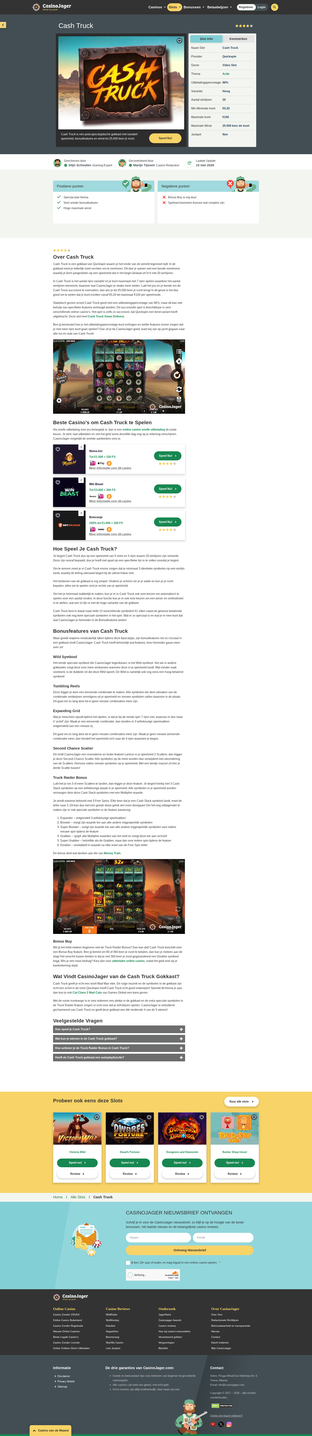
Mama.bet (95, 451)
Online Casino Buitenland (67, 1320)
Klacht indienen (220, 1342)
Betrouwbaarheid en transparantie (230, 1325)
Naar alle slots (239, 1101)
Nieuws (215, 1331)
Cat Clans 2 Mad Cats (87, 992)
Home (58, 1197)
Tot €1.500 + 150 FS (102, 456)
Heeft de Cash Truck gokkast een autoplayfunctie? (89, 1057)
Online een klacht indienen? (226, 1415)
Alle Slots (78, 1197)
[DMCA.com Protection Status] (222, 1405)
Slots (173, 7)
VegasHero (112, 1331)
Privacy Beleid (65, 1381)
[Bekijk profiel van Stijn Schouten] (57, 163)
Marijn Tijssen (144, 165)
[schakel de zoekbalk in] (274, 7)
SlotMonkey (112, 1320)
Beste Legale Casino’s (66, 1337)
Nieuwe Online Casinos (66, 1331)
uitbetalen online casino (128, 960)
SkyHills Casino (114, 1342)
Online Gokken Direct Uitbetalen (71, 1348)
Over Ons (216, 1314)
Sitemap (62, 1386)
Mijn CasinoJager (221, 1348)
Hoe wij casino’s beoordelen (174, 1331)
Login (262, 7)
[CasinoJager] (55, 6)
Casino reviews (167, 1325)
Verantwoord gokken (170, 1337)
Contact (215, 1337)
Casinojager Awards (170, 1320)
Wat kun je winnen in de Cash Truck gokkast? (86, 1038)
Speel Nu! (165, 138)
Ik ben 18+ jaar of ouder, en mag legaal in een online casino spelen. (175, 1262)
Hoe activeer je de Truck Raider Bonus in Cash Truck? (92, 1048)
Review (75, 1173)
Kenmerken (238, 39)
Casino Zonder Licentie (66, 1342)
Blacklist (163, 1348)
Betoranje (96, 517)
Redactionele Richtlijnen (225, 1320)
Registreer (246, 7)
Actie (225, 73)
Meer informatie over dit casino (110, 468)
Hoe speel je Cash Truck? (72, 1029)
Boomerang (112, 1337)
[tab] (119, 1029)
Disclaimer (63, 1376)
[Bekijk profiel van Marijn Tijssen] (122, 163)
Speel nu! (75, 1162)
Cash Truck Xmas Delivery (106, 316)
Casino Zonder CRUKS (66, 1314)
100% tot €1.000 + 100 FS (106, 523)
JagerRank (165, 1314)
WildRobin (111, 1314)
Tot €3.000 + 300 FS (102, 489)
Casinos (155, 7)
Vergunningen (166, 1342)
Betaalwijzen (217, 7)
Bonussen (192, 7)
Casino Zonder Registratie (68, 1325)
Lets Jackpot (113, 1348)
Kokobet (110, 1325)
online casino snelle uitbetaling (144, 429)
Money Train (112, 853)
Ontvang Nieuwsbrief (190, 1250)
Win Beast (96, 484)
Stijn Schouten (79, 165)
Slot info (206, 39)
